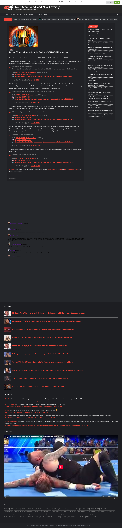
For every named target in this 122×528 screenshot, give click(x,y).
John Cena (72, 511)
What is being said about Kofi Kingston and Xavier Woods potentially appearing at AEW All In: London (100, 102)
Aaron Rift (11, 55)
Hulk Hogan (46, 511)
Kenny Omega (82, 511)
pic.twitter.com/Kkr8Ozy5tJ (64, 76)
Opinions (12, 14)
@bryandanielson (36, 76)
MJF (17, 514)
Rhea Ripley (41, 514)
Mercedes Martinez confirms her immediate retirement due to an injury (100, 61)
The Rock (7, 516)
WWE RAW (80, 516)
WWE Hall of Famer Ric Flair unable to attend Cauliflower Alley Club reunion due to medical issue (100, 66)
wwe (64, 516)
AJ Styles (35, 508)
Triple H (35, 516)
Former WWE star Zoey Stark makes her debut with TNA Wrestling (100, 75)
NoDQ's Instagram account (54, 169)
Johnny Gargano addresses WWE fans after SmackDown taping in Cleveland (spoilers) (100, 30)
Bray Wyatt (53, 508)
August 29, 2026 (57, 401)
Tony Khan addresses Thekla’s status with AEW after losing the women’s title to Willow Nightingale (99, 97)
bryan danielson (73, 508)
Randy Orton (26, 514)
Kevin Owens (92, 511)
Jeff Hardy (55, 511)
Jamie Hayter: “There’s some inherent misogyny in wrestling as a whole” (98, 70)
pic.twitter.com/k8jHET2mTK (64, 99)
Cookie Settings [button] (110, 2)
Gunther (38, 511)
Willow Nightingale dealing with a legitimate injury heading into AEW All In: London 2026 (99, 84)
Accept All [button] (117, 2)
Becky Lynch (44, 508)
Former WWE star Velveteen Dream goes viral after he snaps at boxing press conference (99, 57)
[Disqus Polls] (46, 201)
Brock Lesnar (63, 508)
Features (19, 14)
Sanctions (8, 399)
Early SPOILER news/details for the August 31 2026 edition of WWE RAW (25, 412)
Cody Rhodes (8, 511)
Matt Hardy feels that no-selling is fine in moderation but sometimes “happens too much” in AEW (80, 19)
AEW (6, 508)
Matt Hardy (110, 511)
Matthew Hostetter (10, 404)
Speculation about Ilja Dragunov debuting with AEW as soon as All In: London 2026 (100, 106)
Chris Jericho (95, 508)
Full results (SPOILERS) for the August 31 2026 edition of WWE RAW (100, 39)
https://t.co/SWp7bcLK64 (23, 76)
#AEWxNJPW (20, 72)
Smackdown (89, 514)
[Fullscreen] (116, 498)
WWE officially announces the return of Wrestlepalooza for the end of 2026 (100, 79)
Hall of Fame (38, 14)
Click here (12, 169)
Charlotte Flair (84, 508)
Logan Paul (101, 511)
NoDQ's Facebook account (71, 169)
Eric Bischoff (29, 511)
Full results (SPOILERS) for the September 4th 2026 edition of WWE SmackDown (99, 34)
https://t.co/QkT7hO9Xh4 (23, 74)
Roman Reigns (59, 514)
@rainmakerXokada (49, 76)
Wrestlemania (55, 516)
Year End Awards (28, 14)
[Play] (5, 498)
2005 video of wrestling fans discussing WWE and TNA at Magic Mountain (100, 43)
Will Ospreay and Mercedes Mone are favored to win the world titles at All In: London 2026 (100, 115)
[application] (61, 467)
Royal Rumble (69, 514)
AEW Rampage (26, 508)
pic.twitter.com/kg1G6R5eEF (64, 119)
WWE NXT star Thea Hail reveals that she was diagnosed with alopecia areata (38, 19)
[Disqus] (45, 238)
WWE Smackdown (91, 516)
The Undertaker (17, 516)
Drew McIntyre (18, 511)
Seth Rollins (79, 514)
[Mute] (114, 498)
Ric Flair (50, 514)
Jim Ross (64, 511)
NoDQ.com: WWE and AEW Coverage (37, 7)
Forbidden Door (12, 178)
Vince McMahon (45, 516)
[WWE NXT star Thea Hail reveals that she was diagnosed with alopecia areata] (19, 19)
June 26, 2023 (35, 80)
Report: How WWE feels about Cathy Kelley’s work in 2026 (99, 88)
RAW (33, 514)
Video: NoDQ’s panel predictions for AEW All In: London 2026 (100, 111)
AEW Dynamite (15, 508)
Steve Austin (98, 514)
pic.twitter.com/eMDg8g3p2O (64, 162)
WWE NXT (71, 516)
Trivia (45, 14)
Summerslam (108, 514)
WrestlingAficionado (11, 421)
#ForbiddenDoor (30, 72)
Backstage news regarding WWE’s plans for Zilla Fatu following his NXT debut (99, 93)
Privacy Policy (115, 525)
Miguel (7, 410)
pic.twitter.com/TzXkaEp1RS (64, 142)
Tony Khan (27, 516)
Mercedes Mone (9, 514)
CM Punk (104, 508)
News (6, 14)
